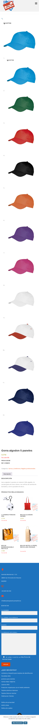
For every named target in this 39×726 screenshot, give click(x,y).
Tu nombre (5, 610)
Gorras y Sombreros (15, 468)
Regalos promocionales (28, 468)
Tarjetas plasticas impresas (9, 690)
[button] (2, 18)
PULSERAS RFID (6, 676)
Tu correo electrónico (9, 617)
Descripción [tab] (7, 474)
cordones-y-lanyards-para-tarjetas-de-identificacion (17, 673)
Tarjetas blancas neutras (8, 693)
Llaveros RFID (5, 684)
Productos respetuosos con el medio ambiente (15, 687)
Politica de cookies (6, 708)
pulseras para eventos (8, 679)
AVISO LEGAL (5, 705)
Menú (36, 3)
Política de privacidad (7, 702)
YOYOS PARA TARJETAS (8, 682)
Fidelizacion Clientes (7, 696)
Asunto (4, 625)
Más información (17, 723)
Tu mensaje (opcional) (9, 632)
